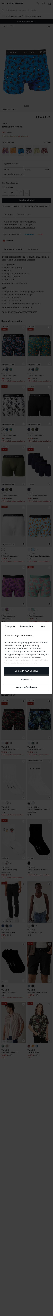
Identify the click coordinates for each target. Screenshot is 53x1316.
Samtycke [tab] (10, 626)
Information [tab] (26, 626)
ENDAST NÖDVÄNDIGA (26, 687)
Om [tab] (43, 626)
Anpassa (25, 679)
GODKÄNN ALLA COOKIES (26, 671)
